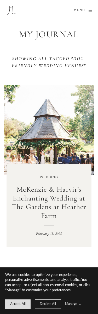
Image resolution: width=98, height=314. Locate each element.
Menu (79, 10)
